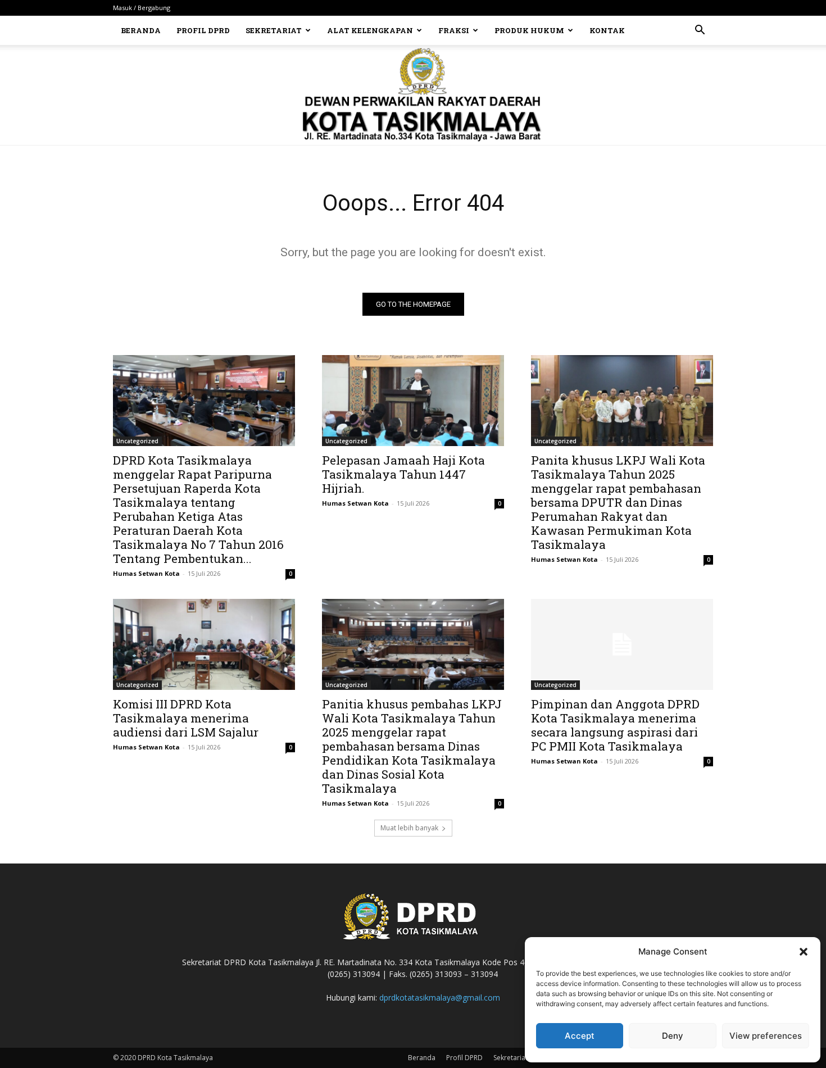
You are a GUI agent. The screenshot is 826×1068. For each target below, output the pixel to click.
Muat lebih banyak (409, 828)
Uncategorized (137, 441)
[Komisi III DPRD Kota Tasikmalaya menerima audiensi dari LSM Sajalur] (204, 644)
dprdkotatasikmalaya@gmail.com (439, 997)
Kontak (607, 30)
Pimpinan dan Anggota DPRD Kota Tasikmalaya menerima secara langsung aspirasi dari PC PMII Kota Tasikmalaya (615, 725)
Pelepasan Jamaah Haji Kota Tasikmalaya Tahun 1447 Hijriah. (403, 474)
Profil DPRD (203, 30)
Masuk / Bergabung (141, 7)
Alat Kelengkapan (370, 30)
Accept (579, 1035)
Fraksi (453, 30)
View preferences (765, 1035)
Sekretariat (274, 30)
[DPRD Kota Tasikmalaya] (413, 95)
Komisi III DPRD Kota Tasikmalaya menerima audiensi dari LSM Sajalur (185, 718)
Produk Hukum (529, 30)
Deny (672, 1035)
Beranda (141, 30)
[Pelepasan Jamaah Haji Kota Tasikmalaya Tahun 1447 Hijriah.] (413, 400)
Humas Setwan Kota (146, 573)
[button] (803, 951)
